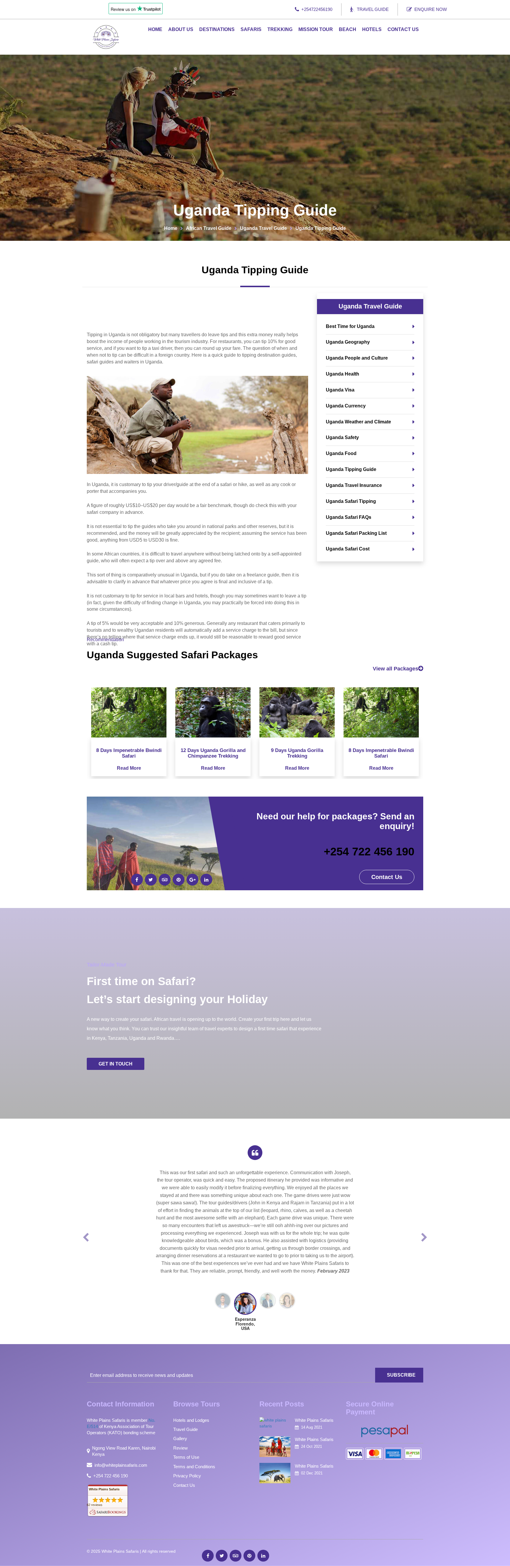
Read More (129, 768)
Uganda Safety (342, 437)
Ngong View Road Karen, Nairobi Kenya (124, 1451)
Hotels (372, 29)
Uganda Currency (346, 405)
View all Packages (395, 669)
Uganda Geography (348, 342)
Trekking (279, 29)
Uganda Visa (340, 389)
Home (155, 29)
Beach (347, 29)
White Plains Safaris (104, 1489)
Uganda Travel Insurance (354, 485)
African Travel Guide (208, 228)
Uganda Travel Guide (263, 228)
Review (180, 1447)
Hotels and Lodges (191, 1420)
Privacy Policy (187, 1475)
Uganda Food (341, 453)
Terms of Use (186, 1457)
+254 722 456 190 (369, 851)
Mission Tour (315, 29)
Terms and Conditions (194, 1466)
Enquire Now (430, 9)
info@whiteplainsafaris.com (120, 1465)
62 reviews (94, 1505)
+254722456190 (316, 9)
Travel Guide (373, 9)
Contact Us (403, 29)
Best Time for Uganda (350, 326)
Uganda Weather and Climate (358, 421)
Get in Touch (116, 1063)
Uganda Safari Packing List (356, 533)
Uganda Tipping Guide (351, 469)
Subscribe (401, 1374)
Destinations (217, 29)
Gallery (180, 1438)
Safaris (251, 29)
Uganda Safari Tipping (351, 501)
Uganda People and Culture (357, 357)
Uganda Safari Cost (348, 548)
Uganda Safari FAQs (348, 517)
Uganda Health (342, 373)
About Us (180, 29)
